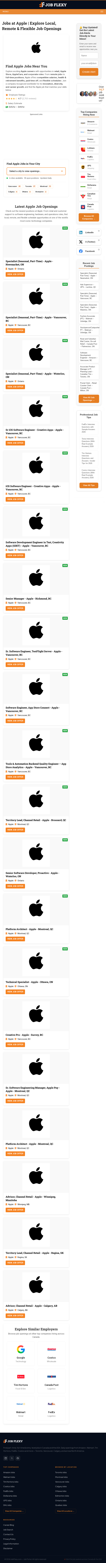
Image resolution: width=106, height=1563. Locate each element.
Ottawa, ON (23, 986)
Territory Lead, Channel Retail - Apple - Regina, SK (35, 1253)
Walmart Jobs (9, 1477)
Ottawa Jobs (60, 1491)
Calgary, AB (23, 1310)
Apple (10, 269)
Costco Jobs (8, 1486)
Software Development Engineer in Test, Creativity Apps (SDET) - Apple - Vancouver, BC (35, 544)
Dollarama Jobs (10, 1496)
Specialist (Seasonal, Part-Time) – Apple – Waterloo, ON (88, 307)
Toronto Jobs (61, 1472)
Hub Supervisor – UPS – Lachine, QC (88, 286)
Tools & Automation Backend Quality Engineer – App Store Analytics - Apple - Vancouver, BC (36, 765)
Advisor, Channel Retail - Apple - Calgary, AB (31, 1305)
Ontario (21, 269)
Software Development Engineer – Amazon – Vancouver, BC (88, 356)
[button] (53, 11)
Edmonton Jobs (62, 1496)
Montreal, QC (23, 824)
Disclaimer (8, 1548)
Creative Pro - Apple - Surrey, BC (24, 1034)
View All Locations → (65, 1511)
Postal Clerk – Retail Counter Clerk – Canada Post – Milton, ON (88, 387)
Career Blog (8, 1525)
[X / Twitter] (11, 1458)
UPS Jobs (7, 1500)
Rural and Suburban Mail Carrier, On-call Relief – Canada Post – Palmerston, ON (88, 342)
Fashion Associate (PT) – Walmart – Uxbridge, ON (87, 318)
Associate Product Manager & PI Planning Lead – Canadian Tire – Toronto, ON (87, 372)
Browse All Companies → (88, 217)
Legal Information (11, 1543)
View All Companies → (14, 1511)
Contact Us (8, 1534)
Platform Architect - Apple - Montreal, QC (29, 929)
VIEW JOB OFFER (15, 274)
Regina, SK (22, 1257)
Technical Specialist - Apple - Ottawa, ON (29, 982)
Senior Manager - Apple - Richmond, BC (28, 598)
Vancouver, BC (24, 325)
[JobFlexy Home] (53, 4)
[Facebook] (17, 1458)
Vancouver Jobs (62, 1482)
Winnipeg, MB (24, 1204)
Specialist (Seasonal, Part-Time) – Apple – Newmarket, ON (88, 275)
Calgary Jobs (61, 1486)
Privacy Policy (9, 1539)
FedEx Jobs (8, 1491)
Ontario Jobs (61, 1500)
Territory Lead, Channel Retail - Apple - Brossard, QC (36, 820)
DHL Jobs (7, 1505)
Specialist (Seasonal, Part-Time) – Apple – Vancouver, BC (88, 295)
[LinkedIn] (5, 1458)
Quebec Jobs (61, 1505)
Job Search (8, 1529)
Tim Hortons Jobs (10, 1482)
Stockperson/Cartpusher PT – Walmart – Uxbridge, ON (89, 330)
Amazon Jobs (9, 1472)
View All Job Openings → (89, 398)
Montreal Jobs (61, 1477)
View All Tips (89, 485)
